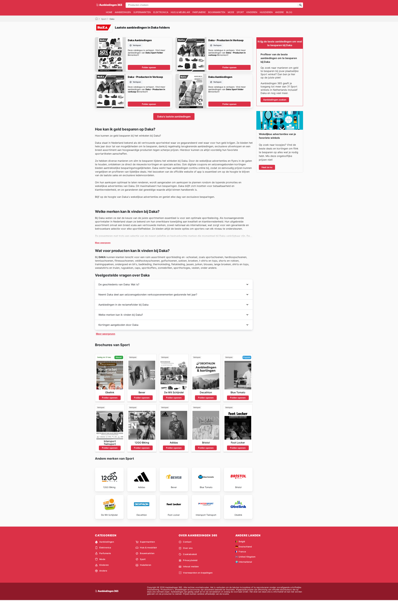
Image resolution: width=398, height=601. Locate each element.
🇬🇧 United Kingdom (245, 556)
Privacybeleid (190, 560)
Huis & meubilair (180, 12)
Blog (289, 12)
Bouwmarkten (216, 12)
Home (109, 12)
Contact (187, 542)
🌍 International (243, 562)
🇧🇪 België (240, 541)
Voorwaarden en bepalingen (198, 572)
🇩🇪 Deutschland (243, 546)
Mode (231, 12)
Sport (240, 12)
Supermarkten (142, 12)
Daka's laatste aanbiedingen (174, 116)
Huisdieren (266, 12)
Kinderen (251, 12)
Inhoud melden (191, 566)
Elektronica (160, 12)
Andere (279, 12)
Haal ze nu (266, 167)
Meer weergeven (103, 243)
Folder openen (149, 67)
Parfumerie (199, 12)
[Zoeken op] (300, 5)
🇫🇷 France (240, 551)
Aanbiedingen (123, 12)
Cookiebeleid (190, 554)
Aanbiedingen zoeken (274, 99)
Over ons (187, 548)
